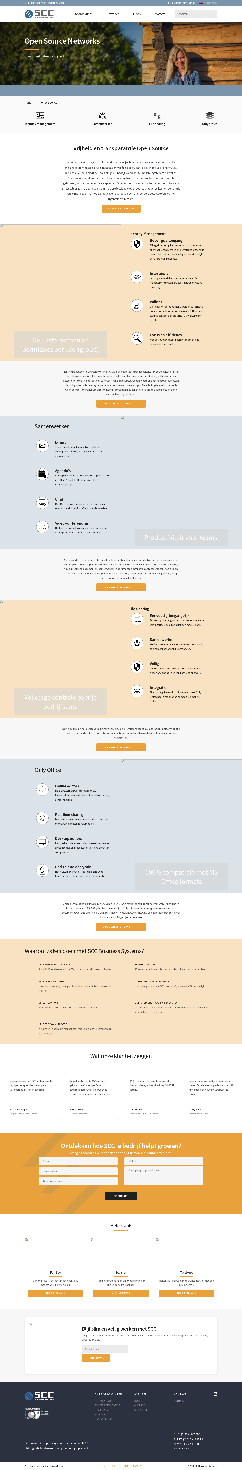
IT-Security (101, 1409)
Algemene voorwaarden (36, 1465)
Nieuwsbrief (141, 1409)
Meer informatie (55, 1293)
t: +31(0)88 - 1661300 (186, 1434)
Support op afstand (183, 2)
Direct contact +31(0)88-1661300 (46, 2)
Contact (159, 14)
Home (28, 102)
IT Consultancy (104, 1419)
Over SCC (114, 14)
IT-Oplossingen (83, 14)
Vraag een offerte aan (121, 208)
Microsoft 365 (103, 1400)
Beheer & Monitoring (107, 1405)
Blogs (137, 14)
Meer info (40, 140)
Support (100, 1414)
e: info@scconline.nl (188, 1439)
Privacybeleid (57, 1465)
